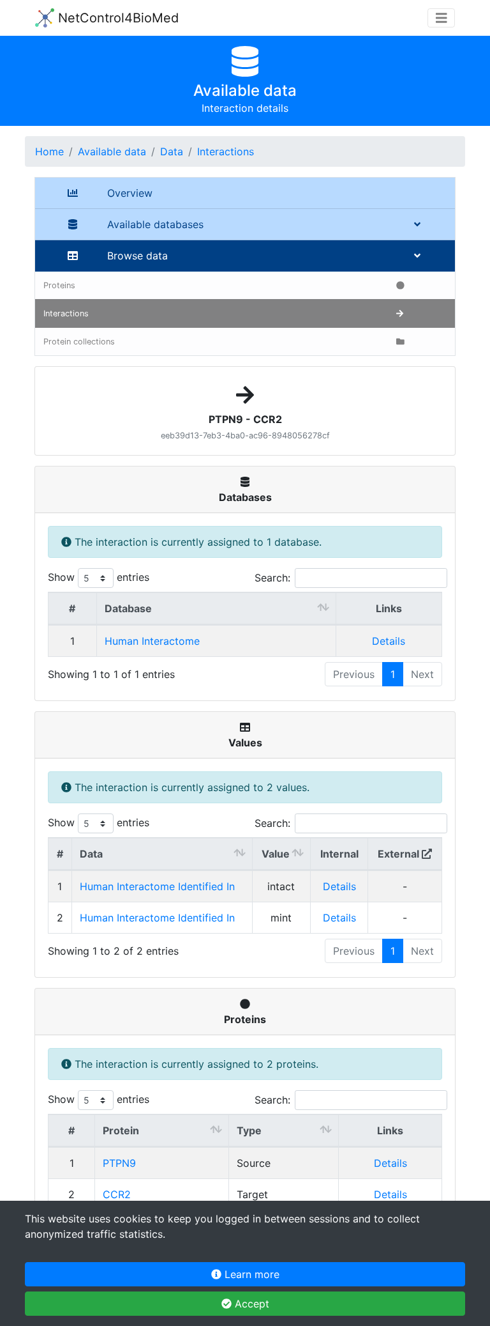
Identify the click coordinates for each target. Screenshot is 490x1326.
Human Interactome (152, 641)
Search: (272, 577)
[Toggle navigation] (441, 18)
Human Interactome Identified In (157, 886)
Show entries (98, 577)
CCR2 (117, 1194)
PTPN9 (119, 1163)
